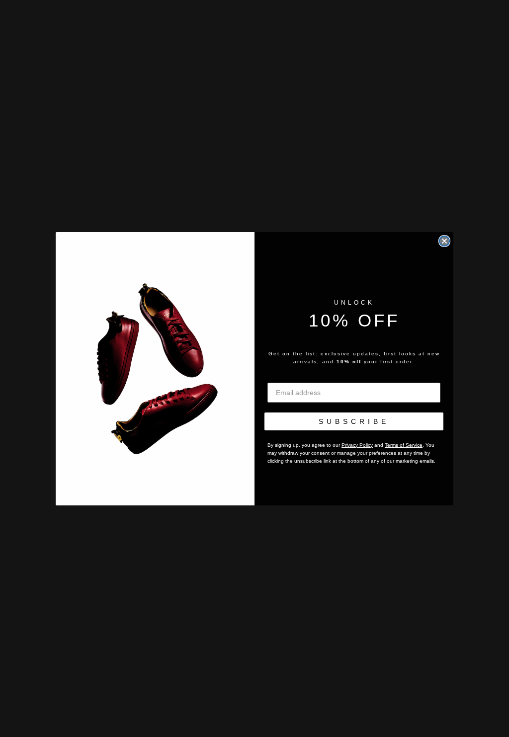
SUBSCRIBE (354, 421)
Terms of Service (404, 445)
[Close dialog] (444, 241)
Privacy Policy (357, 445)
